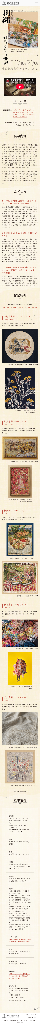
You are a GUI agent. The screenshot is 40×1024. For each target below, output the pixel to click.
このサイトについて (30, 1015)
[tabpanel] (23, 32)
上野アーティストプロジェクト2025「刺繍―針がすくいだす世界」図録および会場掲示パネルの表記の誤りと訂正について (23, 113)
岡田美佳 (20, 307)
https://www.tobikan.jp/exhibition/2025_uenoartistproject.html (20, 940)
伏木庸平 (27, 307)
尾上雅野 (14, 307)
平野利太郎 (6, 307)
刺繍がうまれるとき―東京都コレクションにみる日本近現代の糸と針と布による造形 (19, 976)
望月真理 (34, 307)
